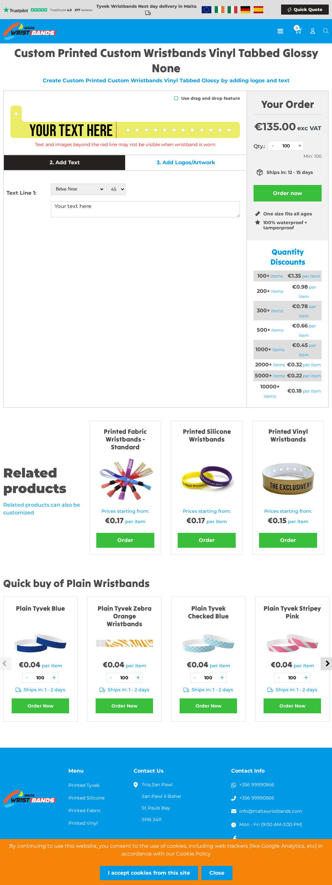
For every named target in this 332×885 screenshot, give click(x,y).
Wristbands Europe (206, 9)
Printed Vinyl (83, 823)
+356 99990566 (256, 784)
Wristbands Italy (232, 9)
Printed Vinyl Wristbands (288, 435)
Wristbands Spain (258, 9)
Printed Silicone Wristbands (207, 435)
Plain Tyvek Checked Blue (208, 612)
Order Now (40, 706)
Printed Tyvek (84, 785)
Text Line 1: (21, 193)
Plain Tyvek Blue (40, 608)
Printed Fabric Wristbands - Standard (125, 439)
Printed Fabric (84, 810)
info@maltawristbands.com (270, 811)
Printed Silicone (86, 798)
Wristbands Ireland (219, 9)
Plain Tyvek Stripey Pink (292, 612)
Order (125, 540)
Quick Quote (308, 9)
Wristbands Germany (245, 9)
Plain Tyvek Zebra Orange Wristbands (124, 616)
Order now (287, 193)
